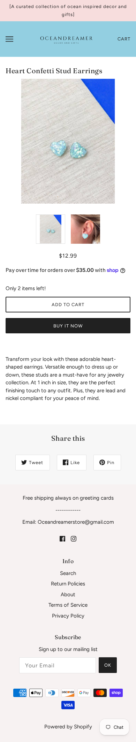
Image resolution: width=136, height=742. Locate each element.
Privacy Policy (68, 616)
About (68, 594)
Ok (107, 665)
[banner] (66, 39)
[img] (62, 538)
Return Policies (68, 584)
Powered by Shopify (68, 727)
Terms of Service (68, 605)
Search (68, 573)
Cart (124, 38)
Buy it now (68, 325)
